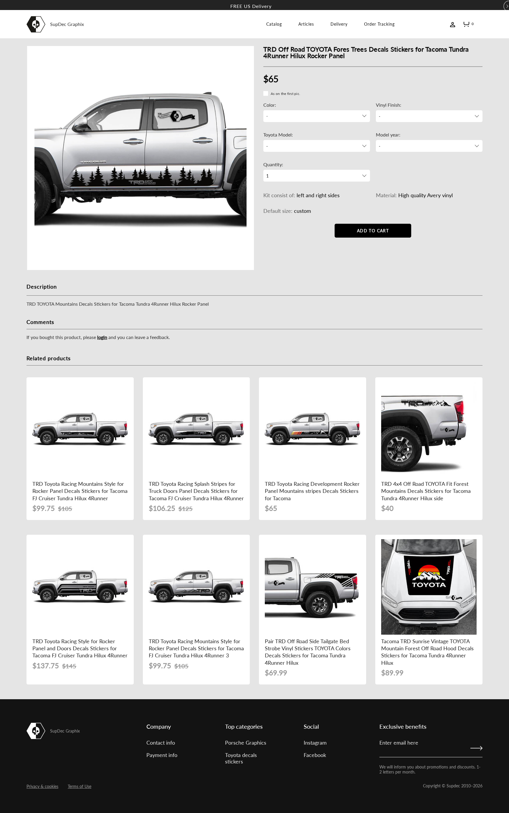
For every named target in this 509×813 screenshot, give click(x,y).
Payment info (161, 755)
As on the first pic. (285, 93)
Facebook (315, 755)
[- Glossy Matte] (429, 116)
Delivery (339, 24)
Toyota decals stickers (241, 758)
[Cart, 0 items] (466, 25)
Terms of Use (79, 786)
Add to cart (373, 230)
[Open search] (480, 24)
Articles (306, 24)
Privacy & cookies (42, 786)
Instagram (315, 742)
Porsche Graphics (245, 742)
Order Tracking (379, 24)
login (102, 337)
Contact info (160, 742)
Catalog (274, 24)
